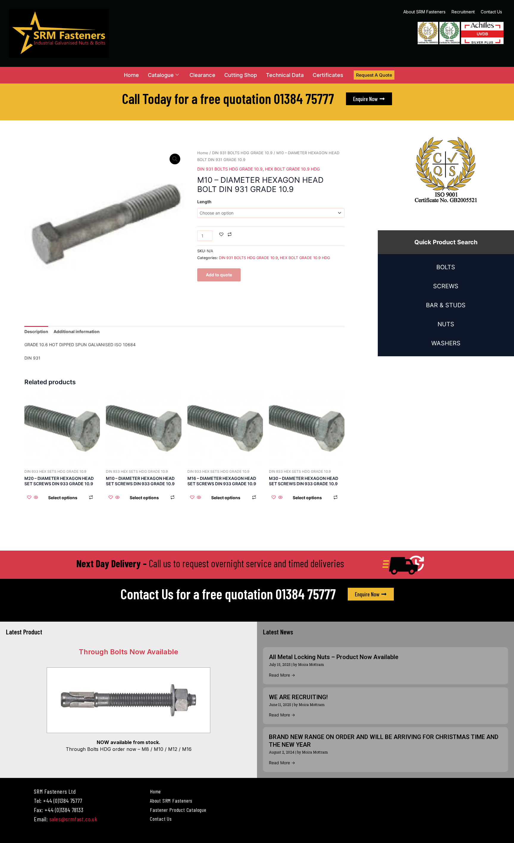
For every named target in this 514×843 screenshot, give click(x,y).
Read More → (282, 674)
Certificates (328, 75)
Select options (62, 497)
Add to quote (219, 274)
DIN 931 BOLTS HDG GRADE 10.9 (242, 153)
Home (131, 75)
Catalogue (161, 75)
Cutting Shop (240, 75)
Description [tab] (36, 331)
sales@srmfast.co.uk (73, 818)
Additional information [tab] (77, 331)
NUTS (446, 324)
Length (204, 201)
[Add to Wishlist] (221, 235)
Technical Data (285, 75)
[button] (175, 159)
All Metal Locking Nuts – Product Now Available (333, 657)
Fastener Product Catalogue (178, 809)
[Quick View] (36, 497)
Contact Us (491, 11)
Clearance (202, 75)
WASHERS (445, 343)
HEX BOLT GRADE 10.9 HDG (292, 168)
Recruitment (463, 11)
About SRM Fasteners (424, 11)
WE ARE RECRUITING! (298, 697)
